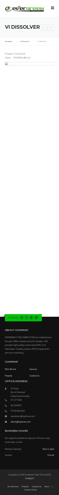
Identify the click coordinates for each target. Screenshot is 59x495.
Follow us (13, 317)
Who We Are (10, 369)
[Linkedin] (31, 317)
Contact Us (34, 375)
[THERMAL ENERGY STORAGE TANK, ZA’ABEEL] (51, 28)
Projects (8, 375)
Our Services (13, 486)
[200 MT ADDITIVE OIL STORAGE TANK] (43, 28)
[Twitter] (22, 317)
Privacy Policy (31, 490)
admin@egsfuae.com (21, 421)
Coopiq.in (29, 478)
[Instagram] (36, 317)
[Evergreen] (24, 8)
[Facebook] (27, 317)
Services (33, 369)
